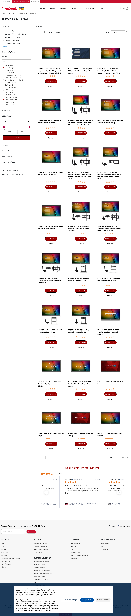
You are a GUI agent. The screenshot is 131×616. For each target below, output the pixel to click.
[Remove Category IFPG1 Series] (3, 43)
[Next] (44, 457)
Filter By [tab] (40, 27)
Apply (17, 137)
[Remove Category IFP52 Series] (3, 37)
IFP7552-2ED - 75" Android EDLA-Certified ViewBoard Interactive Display (50, 384)
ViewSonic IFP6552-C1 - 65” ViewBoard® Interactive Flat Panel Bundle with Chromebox (109, 228)
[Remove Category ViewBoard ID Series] (3, 34)
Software (4, 567)
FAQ (35, 582)
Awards (73, 546)
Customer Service (40, 565)
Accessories (64, 9)
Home (4, 13)
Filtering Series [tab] (7, 156)
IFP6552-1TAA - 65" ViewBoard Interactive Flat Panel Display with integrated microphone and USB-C (51, 71)
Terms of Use (54, 596)
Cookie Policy (43, 596)
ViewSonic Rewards (87, 9)
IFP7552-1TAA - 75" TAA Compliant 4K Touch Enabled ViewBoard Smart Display (80, 71)
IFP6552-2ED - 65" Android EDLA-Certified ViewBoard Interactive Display (109, 332)
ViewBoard (20, 13)
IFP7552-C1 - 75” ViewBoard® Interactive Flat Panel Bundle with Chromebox (79, 228)
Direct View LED (6, 561)
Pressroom (104, 549)
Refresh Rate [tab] (6, 151)
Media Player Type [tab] (8, 162)
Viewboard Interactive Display (11, 558)
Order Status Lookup (41, 549)
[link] (83, 504)
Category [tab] (5, 56)
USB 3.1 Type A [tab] (7, 116)
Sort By (107, 32)
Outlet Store (5, 552)
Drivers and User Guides (42, 570)
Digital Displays (6, 564)
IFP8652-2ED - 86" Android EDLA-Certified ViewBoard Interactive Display (80, 384)
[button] (51, 86)
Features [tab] (5, 145)
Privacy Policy (34, 596)
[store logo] (13, 8)
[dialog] (65, 599)
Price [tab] (4, 121)
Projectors (52, 9)
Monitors (42, 9)
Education (18, 1)
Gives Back (74, 558)
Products (11, 13)
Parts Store (4, 555)
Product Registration (40, 567)
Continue (31, 532)
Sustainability (75, 552)
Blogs (102, 546)
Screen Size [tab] (6, 110)
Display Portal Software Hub (43, 573)
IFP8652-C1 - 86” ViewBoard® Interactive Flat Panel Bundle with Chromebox (49, 280)
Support (100, 9)
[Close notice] (110, 599)
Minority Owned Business (79, 555)
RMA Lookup (38, 552)
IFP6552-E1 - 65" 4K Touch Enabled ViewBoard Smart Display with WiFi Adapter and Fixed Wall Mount (80, 123)
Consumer (36, 1)
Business (26, 1)
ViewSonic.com (7, 1)
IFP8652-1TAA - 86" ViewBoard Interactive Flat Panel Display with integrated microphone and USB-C (110, 71)
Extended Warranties (41, 579)
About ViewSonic (76, 543)
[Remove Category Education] (3, 40)
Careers (73, 549)
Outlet (74, 9)
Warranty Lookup (39, 576)
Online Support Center (41, 562)
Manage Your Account (41, 543)
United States (125, 526)
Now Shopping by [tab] (8, 31)
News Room (105, 543)
